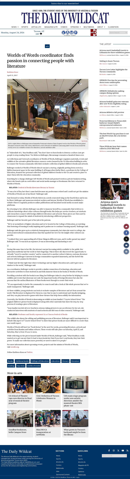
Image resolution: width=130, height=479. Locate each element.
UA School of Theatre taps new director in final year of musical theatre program (20, 399)
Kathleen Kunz (12, 72)
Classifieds (113, 27)
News (14, 27)
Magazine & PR (50, 27)
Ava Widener (103, 115)
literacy (65, 361)
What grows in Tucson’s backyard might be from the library (75, 432)
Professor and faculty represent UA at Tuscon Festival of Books (42, 314)
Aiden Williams (104, 85)
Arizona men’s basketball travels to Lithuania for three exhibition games (115, 51)
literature (75, 361)
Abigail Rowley (103, 96)
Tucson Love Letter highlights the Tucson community (113, 71)
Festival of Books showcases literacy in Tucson (36, 187)
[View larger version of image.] (47, 109)
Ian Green (84, 141)
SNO (74, 477)
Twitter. (30, 352)
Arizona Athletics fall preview (112, 112)
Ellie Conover (103, 64)
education (55, 361)
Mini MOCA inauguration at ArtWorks (43, 432)
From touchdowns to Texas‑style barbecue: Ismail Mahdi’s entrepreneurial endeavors (113, 123)
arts (47, 46)
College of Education (40, 361)
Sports (24, 27)
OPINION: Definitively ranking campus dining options (112, 92)
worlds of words (33, 365)
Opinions (74, 27)
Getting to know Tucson (109, 61)
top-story (21, 365)
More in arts (14, 373)
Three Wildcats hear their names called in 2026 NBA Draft (113, 147)
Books (10, 361)
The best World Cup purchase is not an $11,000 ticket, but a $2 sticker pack (114, 136)
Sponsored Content (63, 474)
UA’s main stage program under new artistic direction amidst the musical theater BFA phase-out (75, 401)
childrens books (22, 361)
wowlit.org (15, 347)
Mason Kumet (103, 140)
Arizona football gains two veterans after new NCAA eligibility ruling (114, 103)
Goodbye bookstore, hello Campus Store (18, 431)
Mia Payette (103, 74)
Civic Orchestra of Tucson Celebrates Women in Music (47, 398)
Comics (64, 27)
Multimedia (89, 27)
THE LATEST (105, 44)
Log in (77, 477)
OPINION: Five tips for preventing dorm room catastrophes (113, 81)
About (100, 27)
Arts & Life (36, 27)
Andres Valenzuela (105, 106)
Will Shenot (103, 55)
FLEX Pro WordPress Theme (63, 477)
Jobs (57, 471)
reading (11, 365)
